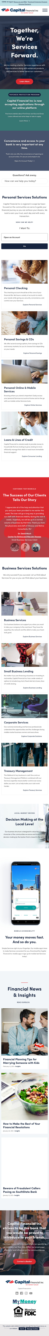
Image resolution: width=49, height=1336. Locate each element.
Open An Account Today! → (25, 161)
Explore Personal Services (32, 304)
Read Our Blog (24, 1002)
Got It (22, 1329)
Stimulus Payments (25, 4)
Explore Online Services (33, 405)
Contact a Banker (24, 1261)
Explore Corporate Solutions (31, 736)
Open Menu (45, 10)
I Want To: (24, 228)
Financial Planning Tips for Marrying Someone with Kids (21, 1061)
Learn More (24, 81)
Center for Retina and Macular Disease (24, 536)
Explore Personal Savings (32, 353)
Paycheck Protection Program (37, 2)
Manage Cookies (32, 1329)
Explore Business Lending (32, 688)
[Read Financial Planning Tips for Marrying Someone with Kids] (24, 1032)
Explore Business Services (32, 636)
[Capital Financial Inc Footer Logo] (24, 1282)
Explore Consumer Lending (32, 456)
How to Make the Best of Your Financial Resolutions (21, 1125)
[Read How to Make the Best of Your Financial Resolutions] (24, 1096)
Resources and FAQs (20, 2)
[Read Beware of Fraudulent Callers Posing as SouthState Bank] (24, 1161)
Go (24, 246)
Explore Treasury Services (32, 790)
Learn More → (24, 121)
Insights (18, 1066)
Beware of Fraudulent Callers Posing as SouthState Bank (21, 1190)
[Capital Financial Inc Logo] (19, 10)
